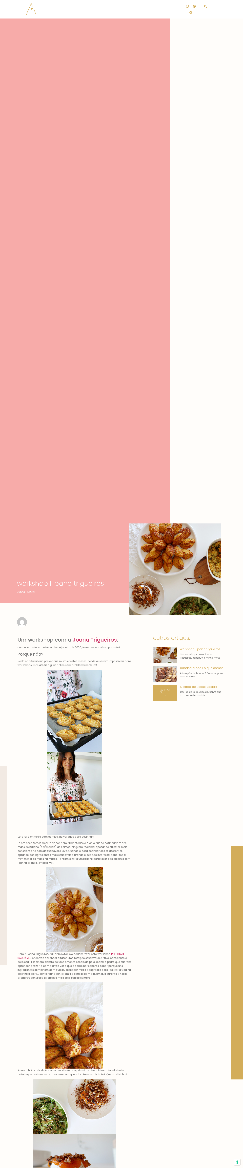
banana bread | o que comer (201, 668)
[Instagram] (187, 6)
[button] (205, 6)
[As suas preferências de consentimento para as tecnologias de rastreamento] (237, 1162)
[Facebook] (191, 12)
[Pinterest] (194, 6)
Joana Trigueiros (95, 639)
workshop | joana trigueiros (200, 649)
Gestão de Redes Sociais (198, 687)
